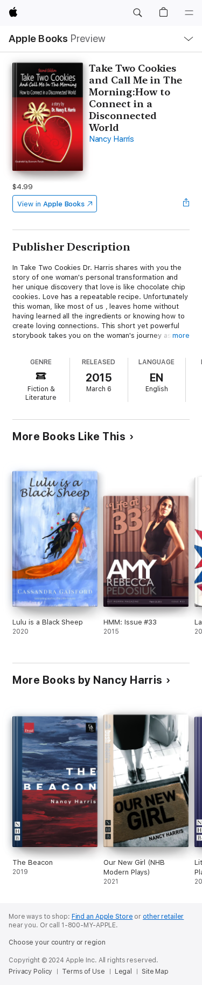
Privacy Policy (30, 971)
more (181, 335)
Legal (123, 971)
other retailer (163, 916)
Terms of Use (83, 971)
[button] (137, 13)
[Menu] (189, 13)
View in (51, 204)
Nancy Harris (111, 139)
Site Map (155, 971)
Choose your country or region (57, 942)
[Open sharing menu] (186, 203)
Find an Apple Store (102, 916)
